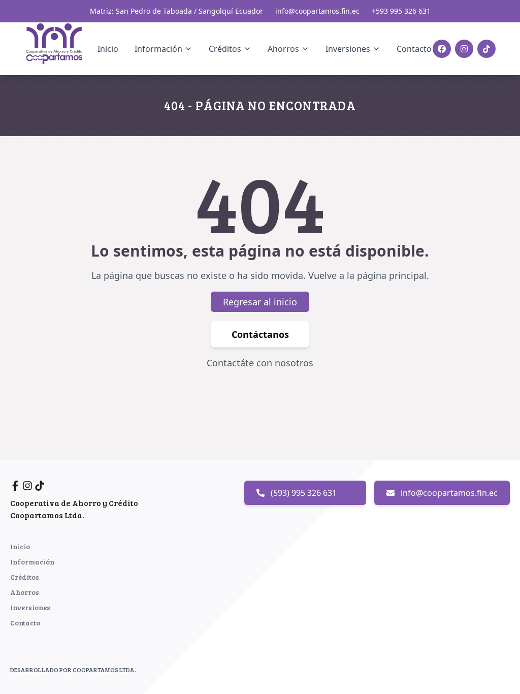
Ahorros (24, 592)
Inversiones (30, 607)
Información (32, 561)
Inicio (108, 48)
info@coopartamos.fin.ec (317, 11)
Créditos (24, 577)
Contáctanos (260, 334)
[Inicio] (60, 47)
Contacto (414, 48)
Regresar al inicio (260, 302)
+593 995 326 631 (401, 11)
